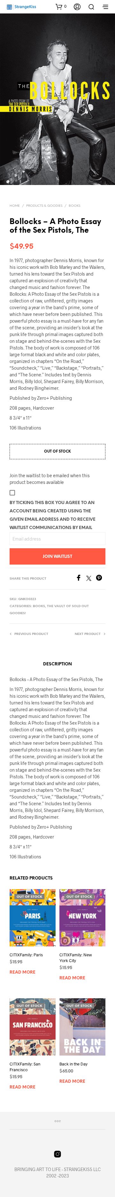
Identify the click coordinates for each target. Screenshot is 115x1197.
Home (15, 206)
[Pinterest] (100, 579)
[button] (61, 6)
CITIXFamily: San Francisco (25, 1066)
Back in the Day (73, 1063)
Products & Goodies (44, 206)
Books (74, 206)
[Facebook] (80, 579)
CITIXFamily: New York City (75, 957)
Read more (22, 972)
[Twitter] (91, 579)
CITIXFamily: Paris (26, 954)
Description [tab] (57, 664)
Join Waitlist (57, 557)
